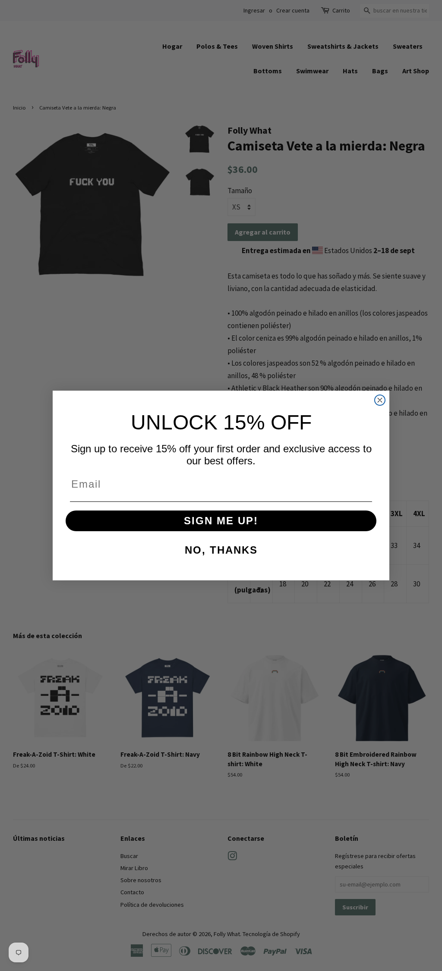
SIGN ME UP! (221, 520)
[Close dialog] (380, 400)
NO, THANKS (221, 550)
